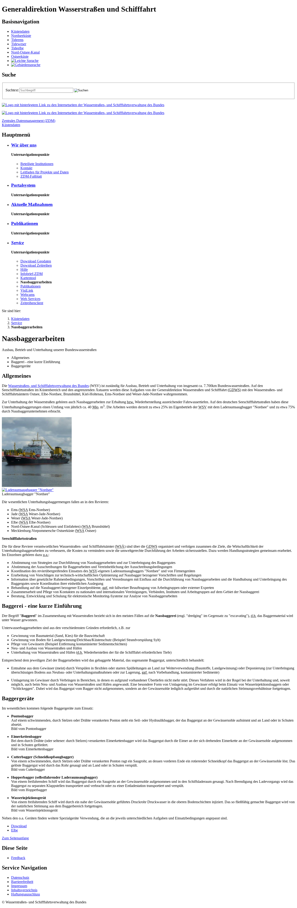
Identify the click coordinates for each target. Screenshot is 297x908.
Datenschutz (20, 877)
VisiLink (26, 290)
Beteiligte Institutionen (36, 164)
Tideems (17, 40)
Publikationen (24, 223)
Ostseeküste (20, 56)
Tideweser (18, 44)
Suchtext (12, 90)
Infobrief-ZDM (31, 274)
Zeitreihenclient (31, 303)
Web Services (30, 299)
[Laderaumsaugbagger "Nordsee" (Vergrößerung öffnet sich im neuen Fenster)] (28, 490)
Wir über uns (23, 145)
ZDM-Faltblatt (31, 176)
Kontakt (26, 168)
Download (19, 826)
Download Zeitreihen (36, 265)
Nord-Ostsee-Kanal (25, 52)
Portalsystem (23, 185)
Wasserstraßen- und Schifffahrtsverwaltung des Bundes (48, 386)
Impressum (19, 886)
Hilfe (24, 270)
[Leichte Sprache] (25, 61)
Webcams (27, 295)
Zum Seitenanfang (15, 838)
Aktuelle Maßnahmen (32, 204)
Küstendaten (20, 31)
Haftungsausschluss (25, 894)
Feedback (18, 858)
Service (17, 242)
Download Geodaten (35, 261)
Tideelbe (17, 48)
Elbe (14, 830)
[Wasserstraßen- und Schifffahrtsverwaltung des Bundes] (83, 105)
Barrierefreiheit (22, 882)
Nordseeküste (21, 36)
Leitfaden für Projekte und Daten (44, 172)
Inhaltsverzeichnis (24, 890)
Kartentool (28, 278)
